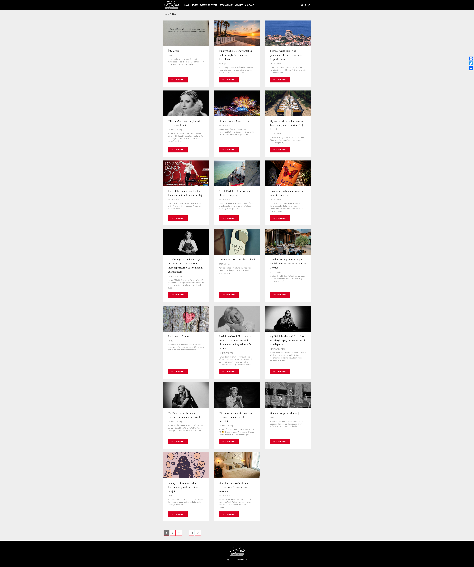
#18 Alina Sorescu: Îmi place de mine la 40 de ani (186, 123)
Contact (249, 5)
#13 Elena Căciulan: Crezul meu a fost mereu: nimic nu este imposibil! (237, 415)
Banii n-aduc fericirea (186, 342)
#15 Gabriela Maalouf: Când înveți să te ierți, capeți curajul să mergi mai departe (288, 342)
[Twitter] (471, 63)
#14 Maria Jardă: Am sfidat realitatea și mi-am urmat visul (186, 415)
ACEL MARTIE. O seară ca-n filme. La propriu (237, 192)
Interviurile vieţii (208, 5)
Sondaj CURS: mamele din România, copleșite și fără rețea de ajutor (186, 486)
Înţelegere (186, 53)
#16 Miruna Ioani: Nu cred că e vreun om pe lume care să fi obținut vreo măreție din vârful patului (237, 342)
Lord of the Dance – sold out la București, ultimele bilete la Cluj (186, 192)
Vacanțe (239, 5)
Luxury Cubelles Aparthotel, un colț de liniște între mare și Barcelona (237, 53)
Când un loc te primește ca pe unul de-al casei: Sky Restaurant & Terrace (288, 265)
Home (186, 5)
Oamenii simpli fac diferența (288, 415)
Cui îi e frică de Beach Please (237, 123)
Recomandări (226, 5)
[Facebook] (471, 58)
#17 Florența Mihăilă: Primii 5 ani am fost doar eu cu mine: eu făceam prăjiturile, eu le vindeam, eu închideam (186, 265)
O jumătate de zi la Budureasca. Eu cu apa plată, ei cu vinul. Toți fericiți (288, 123)
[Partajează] (471, 68)
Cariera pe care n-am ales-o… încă (237, 265)
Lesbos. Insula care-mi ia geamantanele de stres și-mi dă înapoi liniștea (288, 53)
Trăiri (195, 5)
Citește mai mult (177, 79)
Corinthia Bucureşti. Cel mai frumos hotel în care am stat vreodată (237, 486)
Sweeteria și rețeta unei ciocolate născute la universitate (288, 192)
